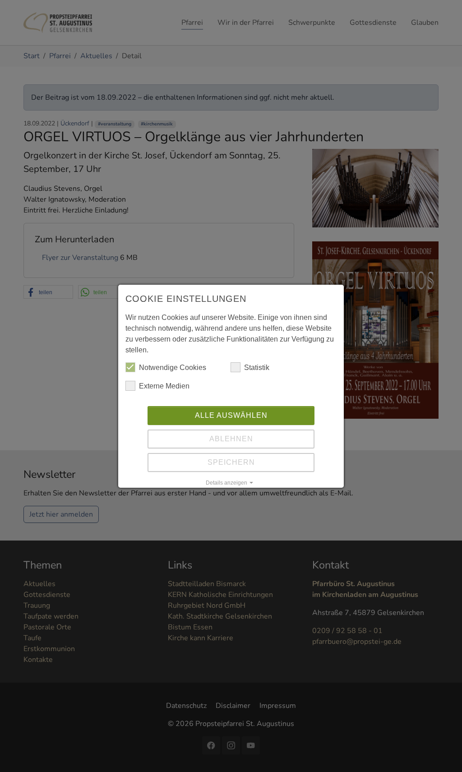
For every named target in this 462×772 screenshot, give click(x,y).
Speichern (231, 462)
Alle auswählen (231, 415)
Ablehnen (231, 439)
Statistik (256, 367)
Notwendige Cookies (172, 367)
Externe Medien (164, 386)
